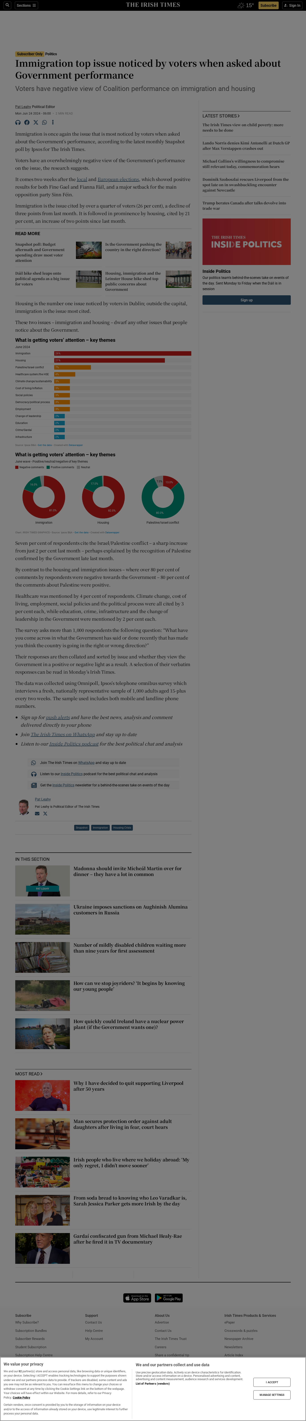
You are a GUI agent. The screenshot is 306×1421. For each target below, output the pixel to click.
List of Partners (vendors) (153, 1383)
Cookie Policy (21, 1397)
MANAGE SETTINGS (272, 1395)
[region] (153, 1389)
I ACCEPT (272, 1382)
